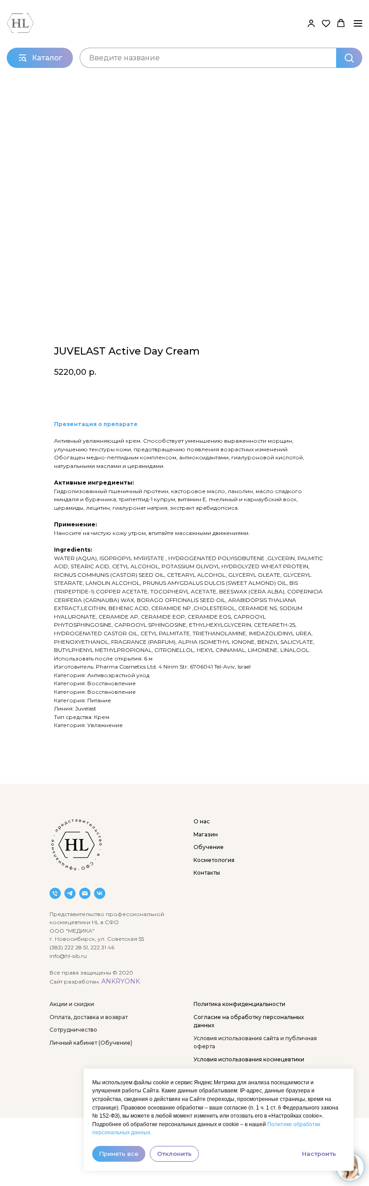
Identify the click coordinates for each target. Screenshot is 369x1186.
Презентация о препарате (96, 424)
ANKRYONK (120, 981)
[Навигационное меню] (358, 23)
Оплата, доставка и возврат (89, 1017)
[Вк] (99, 893)
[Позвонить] (55, 893)
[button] (311, 23)
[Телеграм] (70, 893)
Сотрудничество (73, 1029)
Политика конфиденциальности (239, 1004)
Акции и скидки (72, 1004)
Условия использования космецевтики (249, 1059)
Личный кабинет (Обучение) (91, 1042)
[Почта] (84, 893)
